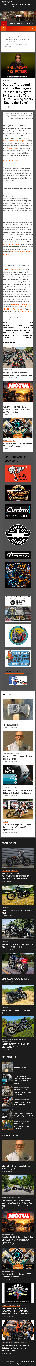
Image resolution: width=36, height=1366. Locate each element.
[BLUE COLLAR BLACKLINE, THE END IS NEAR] (18, 895)
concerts (6, 317)
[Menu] (8, 28)
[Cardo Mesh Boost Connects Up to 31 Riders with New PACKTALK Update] (18, 775)
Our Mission (22, 4)
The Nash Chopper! (10, 725)
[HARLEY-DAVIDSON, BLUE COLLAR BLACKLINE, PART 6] (18, 1026)
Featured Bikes (14, 870)
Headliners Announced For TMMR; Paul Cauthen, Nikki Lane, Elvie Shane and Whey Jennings (10, 330)
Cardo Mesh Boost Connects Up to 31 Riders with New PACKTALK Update (22, 1079)
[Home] (3, 28)
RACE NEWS (5, 821)
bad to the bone (11, 315)
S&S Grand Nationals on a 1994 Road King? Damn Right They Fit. (22, 1126)
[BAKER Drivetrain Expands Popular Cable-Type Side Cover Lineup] (7, 1091)
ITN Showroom (6, 870)
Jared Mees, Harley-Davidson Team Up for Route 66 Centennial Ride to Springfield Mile (17, 827)
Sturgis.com (26, 306)
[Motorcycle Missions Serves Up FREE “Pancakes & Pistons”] (18, 428)
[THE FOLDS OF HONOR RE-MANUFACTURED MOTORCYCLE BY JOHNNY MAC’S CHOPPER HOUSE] (18, 858)
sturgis (23, 317)
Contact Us (14, 4)
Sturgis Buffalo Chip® (13, 269)
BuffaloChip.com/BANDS (11, 160)
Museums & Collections (9, 753)
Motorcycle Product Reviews (18, 975)
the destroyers (7, 319)
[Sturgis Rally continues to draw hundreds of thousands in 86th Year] (18, 357)
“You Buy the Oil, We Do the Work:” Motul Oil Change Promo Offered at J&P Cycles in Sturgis (17, 409)
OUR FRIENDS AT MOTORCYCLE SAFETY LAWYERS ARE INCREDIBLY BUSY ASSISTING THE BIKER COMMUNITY (17, 1311)
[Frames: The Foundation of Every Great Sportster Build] (7, 1114)
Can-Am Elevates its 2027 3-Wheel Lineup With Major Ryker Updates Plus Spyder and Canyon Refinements (17, 1203)
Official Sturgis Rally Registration (13, 309)
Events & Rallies (7, 80)
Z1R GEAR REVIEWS (6, 1041)
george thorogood (15, 317)
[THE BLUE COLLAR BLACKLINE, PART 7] (18, 995)
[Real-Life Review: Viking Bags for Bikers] (7, 1102)
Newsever (13, 1364)
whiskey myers (17, 319)
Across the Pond (18, 7)
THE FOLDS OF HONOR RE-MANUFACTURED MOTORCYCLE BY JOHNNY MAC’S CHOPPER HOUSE (15, 876)
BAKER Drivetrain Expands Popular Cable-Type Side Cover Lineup (23, 1092)
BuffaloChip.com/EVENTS (11, 244)
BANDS (19, 315)
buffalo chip (25, 315)
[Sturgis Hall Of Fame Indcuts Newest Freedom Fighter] (18, 741)
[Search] (33, 28)
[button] (8, 28)
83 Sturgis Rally (11, 148)
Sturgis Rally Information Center (21, 304)
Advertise (30, 4)
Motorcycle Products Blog (10, 721)
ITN (5, 107)
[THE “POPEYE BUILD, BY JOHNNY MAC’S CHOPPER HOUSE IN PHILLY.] (18, 929)
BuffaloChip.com (27, 311)
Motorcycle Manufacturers (9, 1197)
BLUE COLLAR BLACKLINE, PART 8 (15, 979)
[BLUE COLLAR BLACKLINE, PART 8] (18, 963)
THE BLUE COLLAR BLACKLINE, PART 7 (17, 1010)
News (14, 403)
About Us (6, 4)
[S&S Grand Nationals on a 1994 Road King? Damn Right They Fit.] (7, 1125)
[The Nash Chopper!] (18, 709)
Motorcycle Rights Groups (9, 1305)
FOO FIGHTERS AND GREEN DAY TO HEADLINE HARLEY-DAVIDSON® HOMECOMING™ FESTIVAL (26, 330)
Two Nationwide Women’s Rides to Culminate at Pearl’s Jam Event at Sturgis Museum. (15, 1348)
